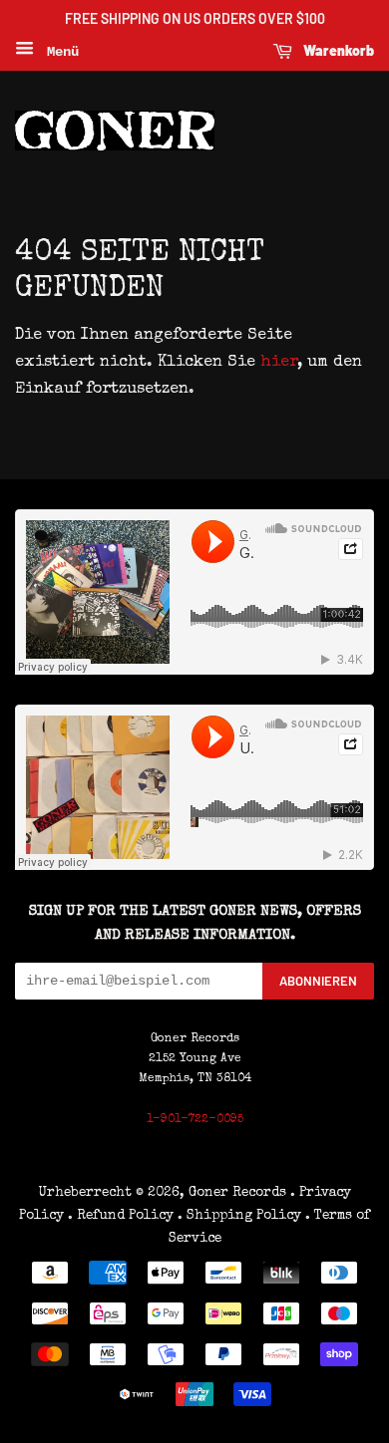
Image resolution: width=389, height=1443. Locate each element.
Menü (59, 52)
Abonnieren (318, 981)
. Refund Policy (121, 1216)
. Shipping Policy (239, 1216)
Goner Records (239, 1193)
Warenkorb (337, 50)
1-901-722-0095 (195, 1120)
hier (278, 363)
